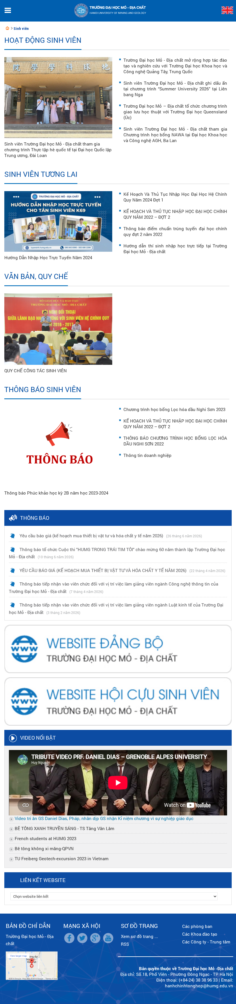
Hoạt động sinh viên (42, 40)
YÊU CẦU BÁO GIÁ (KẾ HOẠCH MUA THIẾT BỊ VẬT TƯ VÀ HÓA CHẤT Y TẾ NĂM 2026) (103, 570)
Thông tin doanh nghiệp (147, 455)
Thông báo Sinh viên (42, 389)
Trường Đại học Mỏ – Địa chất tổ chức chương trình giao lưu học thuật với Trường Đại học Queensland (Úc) (175, 111)
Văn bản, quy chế (36, 276)
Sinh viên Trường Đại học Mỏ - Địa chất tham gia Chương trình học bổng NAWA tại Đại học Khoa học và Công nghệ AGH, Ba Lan (175, 134)
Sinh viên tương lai (40, 174)
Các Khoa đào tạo (199, 934)
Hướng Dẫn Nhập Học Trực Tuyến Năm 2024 (48, 257)
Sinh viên (21, 28)
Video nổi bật (38, 737)
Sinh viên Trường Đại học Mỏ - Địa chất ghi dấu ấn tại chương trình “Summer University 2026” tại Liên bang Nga (175, 88)
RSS (125, 944)
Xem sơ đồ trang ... (139, 936)
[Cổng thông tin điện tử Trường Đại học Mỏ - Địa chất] (7, 28)
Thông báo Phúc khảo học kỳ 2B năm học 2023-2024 (56, 493)
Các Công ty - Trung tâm (206, 942)
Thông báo (34, 517)
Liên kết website (43, 880)
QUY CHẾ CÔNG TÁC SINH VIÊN (35, 370)
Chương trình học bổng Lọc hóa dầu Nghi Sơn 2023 (174, 409)
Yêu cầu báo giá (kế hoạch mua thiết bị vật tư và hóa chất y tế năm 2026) (91, 535)
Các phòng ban (197, 926)
